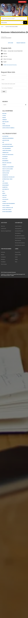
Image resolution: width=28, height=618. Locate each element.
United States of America (8, 127)
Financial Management (8, 166)
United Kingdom (6, 125)
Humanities (5, 174)
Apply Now (10, 42)
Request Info (22, 1)
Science (4, 201)
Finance (4, 164)
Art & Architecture (7, 144)
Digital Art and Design (7, 154)
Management (5, 185)
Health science (6, 170)
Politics (4, 197)
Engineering (5, 160)
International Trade (7, 179)
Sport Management (7, 211)
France (4, 117)
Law (3, 181)
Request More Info (21, 42)
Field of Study (3, 36)
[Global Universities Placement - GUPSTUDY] (8, 6)
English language (6, 162)
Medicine (4, 195)
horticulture (5, 172)
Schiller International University (10, 64)
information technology (8, 177)
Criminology (5, 152)
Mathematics (5, 189)
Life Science (5, 183)
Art (3, 142)
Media (3, 193)
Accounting (5, 136)
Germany (4, 119)
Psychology (5, 199)
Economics (5, 156)
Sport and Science (6, 209)
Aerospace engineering (8, 138)
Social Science (5, 205)
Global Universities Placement (10, 272)
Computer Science (6, 150)
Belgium (4, 113)
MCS (3, 191)
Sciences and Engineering (8, 203)
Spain (3, 123)
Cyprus (4, 115)
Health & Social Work (7, 168)
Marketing (5, 187)
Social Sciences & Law (7, 207)
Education (4, 158)
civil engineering (6, 148)
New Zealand (5, 121)
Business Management (6, 37)
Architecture (5, 140)
